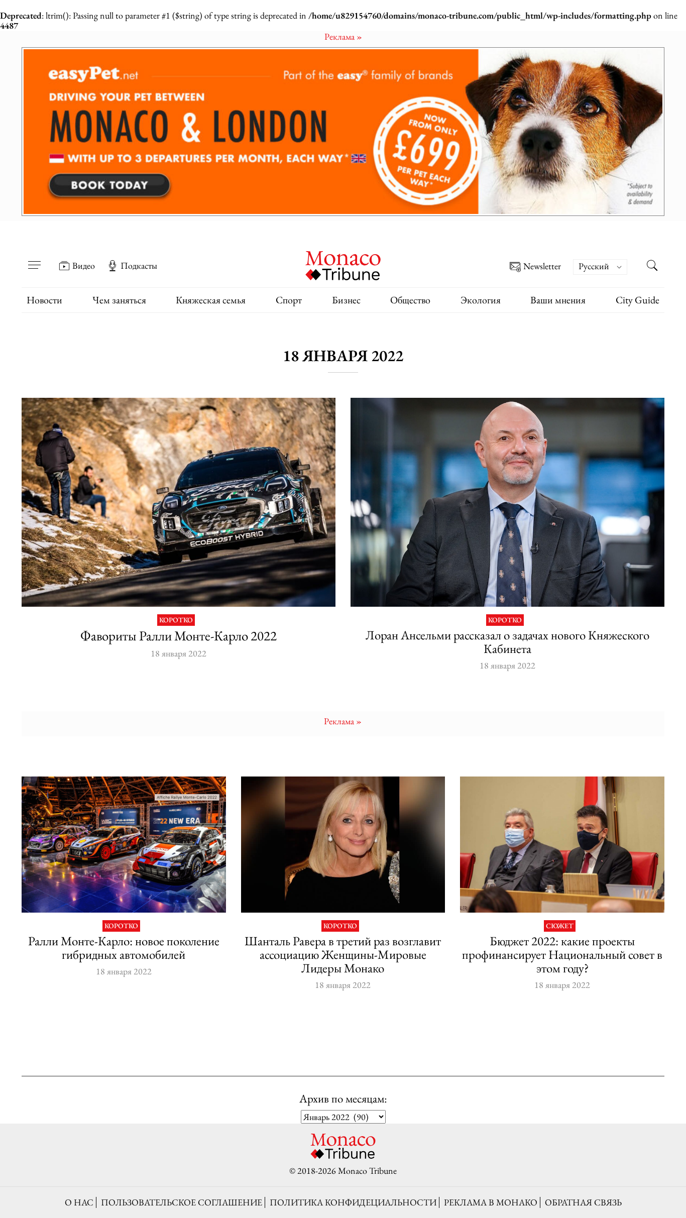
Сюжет (560, 926)
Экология (481, 299)
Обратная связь (583, 1202)
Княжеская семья (211, 299)
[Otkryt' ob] (343, 131)
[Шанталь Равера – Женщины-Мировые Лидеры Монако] (343, 845)
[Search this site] (651, 266)
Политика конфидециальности (353, 1202)
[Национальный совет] (562, 845)
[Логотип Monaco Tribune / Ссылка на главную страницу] (343, 264)
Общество (410, 299)
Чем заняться (119, 299)
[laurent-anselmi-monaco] (507, 502)
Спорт (289, 299)
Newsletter (542, 266)
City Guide (637, 299)
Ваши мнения (558, 299)
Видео (83, 265)
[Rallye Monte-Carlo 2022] (178, 502)
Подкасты (139, 265)
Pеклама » (343, 36)
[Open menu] (34, 258)
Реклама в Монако (490, 1202)
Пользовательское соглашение (181, 1202)
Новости (44, 299)
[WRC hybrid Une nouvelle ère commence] (124, 845)
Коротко (176, 620)
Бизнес (346, 299)
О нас (79, 1202)
